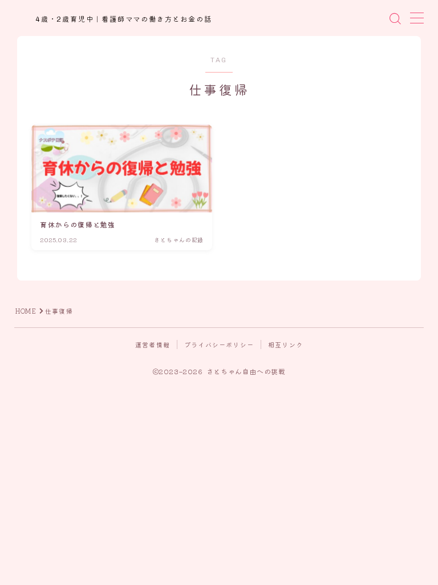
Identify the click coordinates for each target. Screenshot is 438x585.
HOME (25, 310)
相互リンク (285, 344)
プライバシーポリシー (219, 344)
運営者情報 (152, 344)
